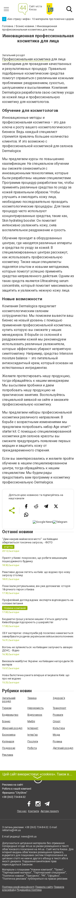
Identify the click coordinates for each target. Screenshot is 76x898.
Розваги (58, 714)
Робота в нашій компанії (16, 788)
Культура (59, 728)
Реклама (7, 754)
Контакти (33, 811)
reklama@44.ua (11, 830)
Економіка (8, 734)
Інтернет (32, 728)
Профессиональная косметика (26, 59)
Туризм (6, 708)
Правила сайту (44, 887)
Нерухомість (35, 708)
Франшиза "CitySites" (14, 792)
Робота (32, 748)
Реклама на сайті (12, 784)
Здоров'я (59, 698)
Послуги (32, 741)
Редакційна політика (29, 889)
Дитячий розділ (63, 748)
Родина (57, 741)
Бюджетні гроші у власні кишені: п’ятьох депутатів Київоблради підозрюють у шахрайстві (35, 620)
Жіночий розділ (12, 728)
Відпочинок (34, 714)
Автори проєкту (50, 811)
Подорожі (8, 748)
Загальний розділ (8, 699)
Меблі (31, 721)
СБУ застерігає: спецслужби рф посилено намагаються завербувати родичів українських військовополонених (37, 634)
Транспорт (59, 708)
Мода (56, 734)
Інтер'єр (32, 734)
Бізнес (6, 721)
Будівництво (10, 714)
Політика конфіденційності (18, 887)
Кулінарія (8, 741)
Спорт (57, 721)
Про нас (22, 811)
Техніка (32, 698)
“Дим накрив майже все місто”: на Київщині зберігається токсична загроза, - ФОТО (30, 540)
